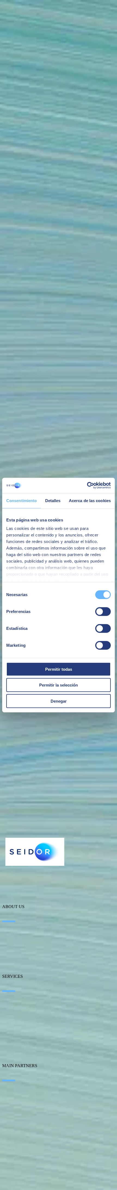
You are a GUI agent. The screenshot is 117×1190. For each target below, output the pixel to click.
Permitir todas (58, 669)
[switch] (103, 611)
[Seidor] (34, 852)
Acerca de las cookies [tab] (90, 500)
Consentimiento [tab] (21, 500)
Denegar (59, 701)
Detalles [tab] (53, 500)
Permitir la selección (58, 685)
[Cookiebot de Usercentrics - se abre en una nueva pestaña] (87, 485)
